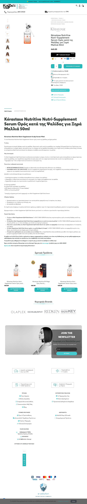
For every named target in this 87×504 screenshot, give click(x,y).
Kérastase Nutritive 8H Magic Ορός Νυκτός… (14, 282)
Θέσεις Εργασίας (24, 399)
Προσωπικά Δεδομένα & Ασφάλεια (63, 401)
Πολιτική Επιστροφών (59, 97)
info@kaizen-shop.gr (25, 439)
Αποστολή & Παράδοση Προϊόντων (25, 418)
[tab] (43, 187)
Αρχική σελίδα (54, 18)
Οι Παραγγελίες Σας (63, 396)
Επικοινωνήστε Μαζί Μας (24, 404)
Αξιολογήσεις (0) (20, 111)
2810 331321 (21, 12)
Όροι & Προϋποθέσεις (59, 100)
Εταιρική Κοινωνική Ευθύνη (25, 401)
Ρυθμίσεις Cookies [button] (63, 501)
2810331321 (25, 436)
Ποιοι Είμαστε (25, 396)
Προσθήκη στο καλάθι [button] (16, 289)
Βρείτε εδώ (7, 245)
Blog (25, 407)
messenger (45, 243)
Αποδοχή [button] (73, 501)
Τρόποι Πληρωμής (58, 94)
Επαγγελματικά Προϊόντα (63, 418)
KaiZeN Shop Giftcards (63, 415)
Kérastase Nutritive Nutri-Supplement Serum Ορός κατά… (41, 282)
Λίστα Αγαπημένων (63, 399)
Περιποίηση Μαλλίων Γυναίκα (58, 20)
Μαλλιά (61, 18)
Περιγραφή (8, 111)
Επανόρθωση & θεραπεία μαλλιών (65, 22)
